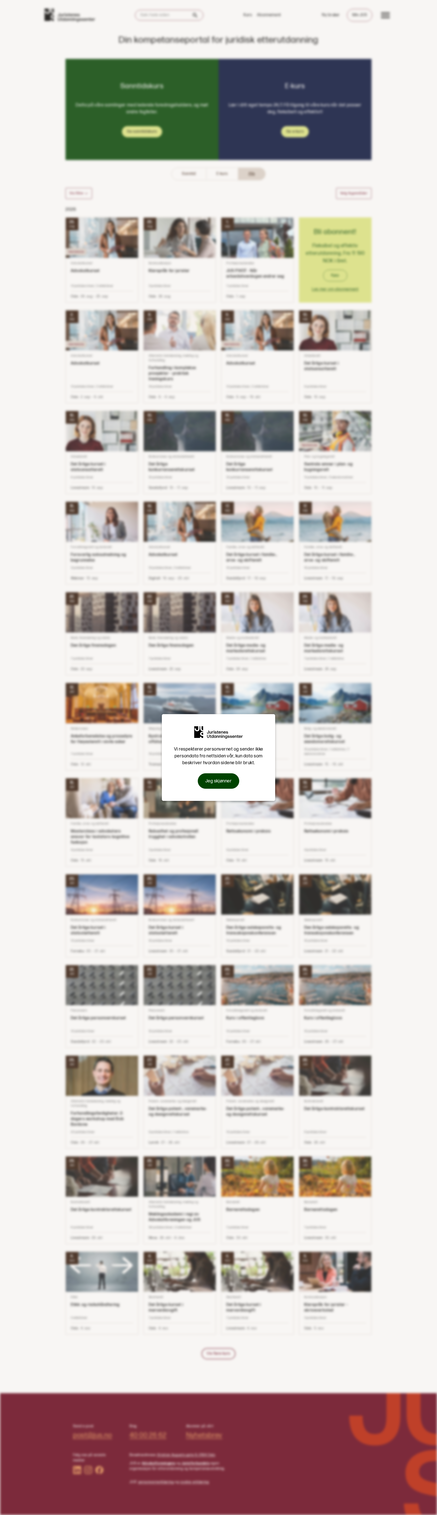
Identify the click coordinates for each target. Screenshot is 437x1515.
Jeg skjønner (218, 781)
